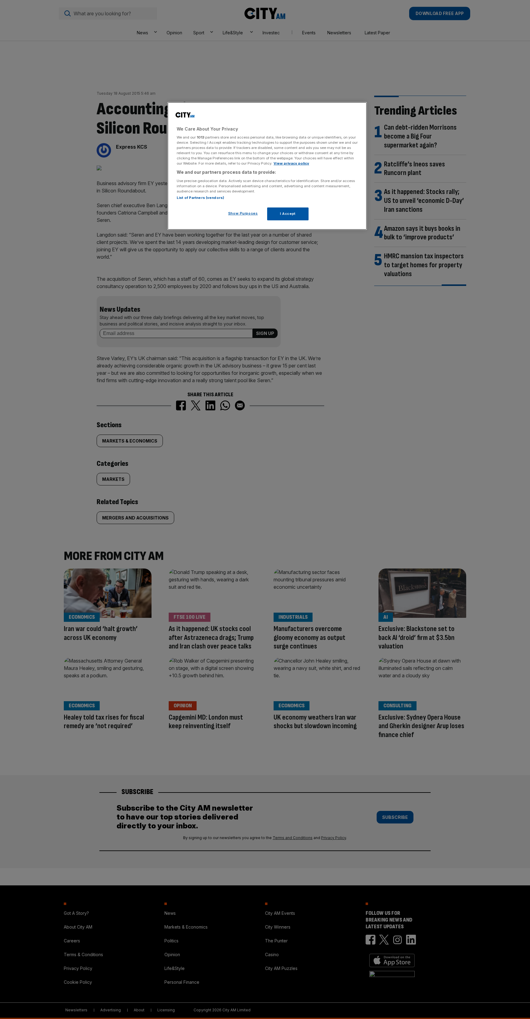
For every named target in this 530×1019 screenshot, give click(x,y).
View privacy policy (291, 163)
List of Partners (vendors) (200, 198)
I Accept (288, 213)
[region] (267, 166)
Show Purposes (243, 213)
